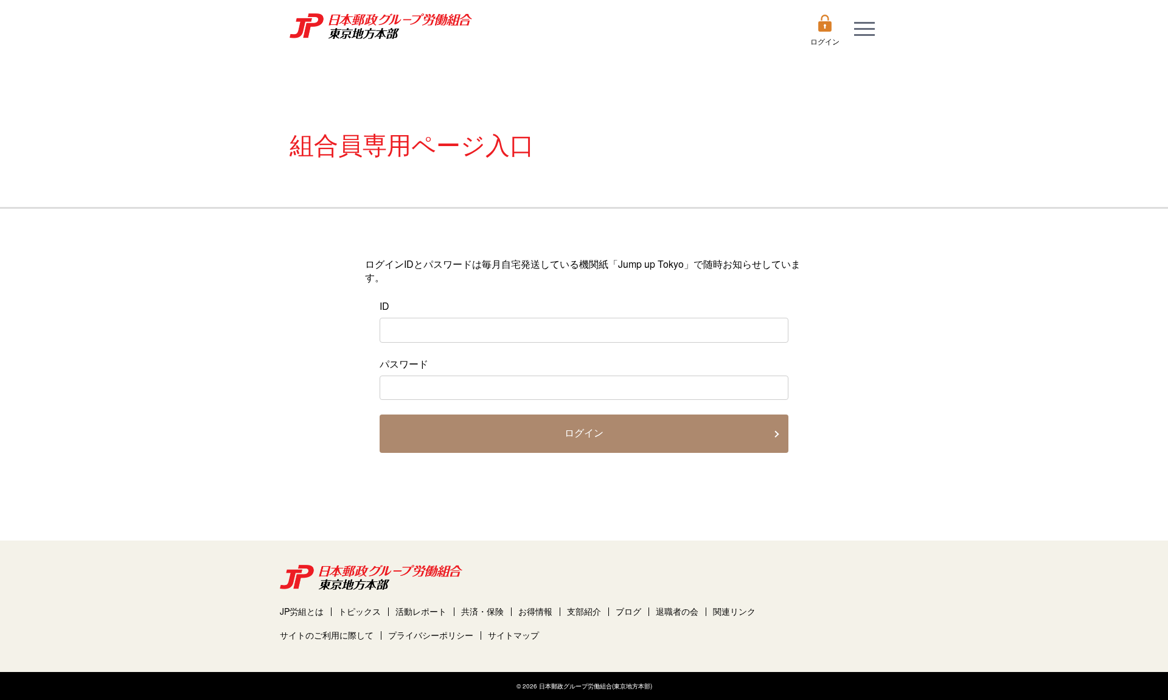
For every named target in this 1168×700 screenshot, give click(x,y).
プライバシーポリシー (430, 635)
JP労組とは (302, 611)
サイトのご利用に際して (327, 635)
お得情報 (535, 611)
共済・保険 (482, 611)
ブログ (628, 611)
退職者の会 (677, 611)
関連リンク (734, 611)
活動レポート (421, 611)
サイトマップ (513, 635)
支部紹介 (584, 611)
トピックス (359, 611)
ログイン (584, 433)
